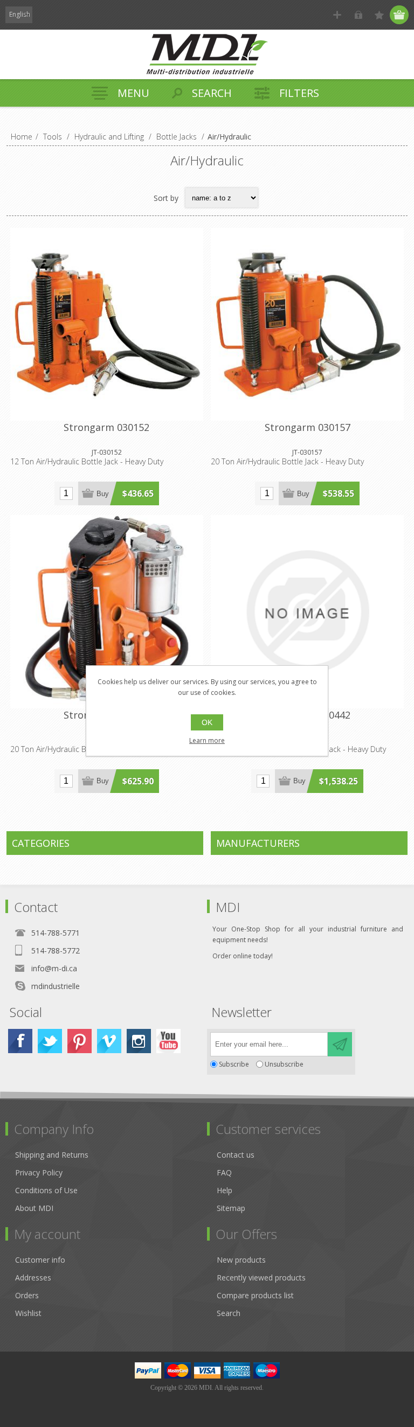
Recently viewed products (261, 1277)
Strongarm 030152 (106, 427)
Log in (358, 14)
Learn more (207, 740)
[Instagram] (139, 1041)
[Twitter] (50, 1041)
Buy (102, 494)
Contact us (235, 1155)
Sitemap (231, 1208)
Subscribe (234, 1064)
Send (340, 1044)
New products (241, 1260)
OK (207, 722)
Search (228, 1313)
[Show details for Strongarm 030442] (307, 611)
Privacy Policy (39, 1172)
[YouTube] (168, 1041)
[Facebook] (20, 1041)
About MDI (34, 1208)
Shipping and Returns (51, 1155)
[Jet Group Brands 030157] (307, 324)
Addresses (33, 1277)
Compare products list (255, 1295)
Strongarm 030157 (307, 427)
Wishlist (28, 1313)
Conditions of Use (46, 1190)
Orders (27, 1295)
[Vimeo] (109, 1041)
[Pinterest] (79, 1041)
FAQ (224, 1172)
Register (337, 14)
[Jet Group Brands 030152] (106, 324)
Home (21, 136)
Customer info (40, 1260)
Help (224, 1190)
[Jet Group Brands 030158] (106, 611)
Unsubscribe (284, 1064)
